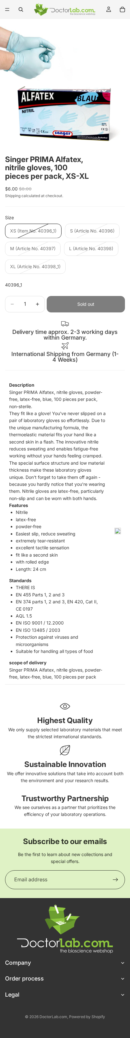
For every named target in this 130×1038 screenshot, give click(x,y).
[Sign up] (115, 879)
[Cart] (122, 9)
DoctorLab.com (53, 1016)
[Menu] (7, 9)
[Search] (21, 9)
